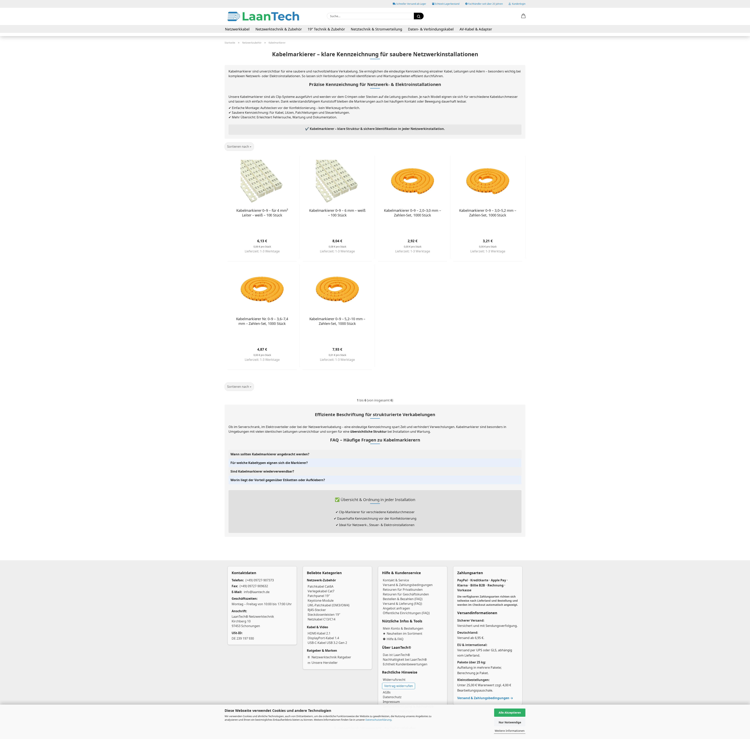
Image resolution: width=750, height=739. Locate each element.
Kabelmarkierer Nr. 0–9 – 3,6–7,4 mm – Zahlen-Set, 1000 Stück (262, 321)
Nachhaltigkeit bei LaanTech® (405, 659)
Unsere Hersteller (325, 662)
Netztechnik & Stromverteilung (376, 29)
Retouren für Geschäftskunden (406, 594)
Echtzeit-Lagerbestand (446, 3)
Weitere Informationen (510, 731)
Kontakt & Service (396, 580)
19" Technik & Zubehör (326, 29)
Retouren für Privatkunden (403, 589)
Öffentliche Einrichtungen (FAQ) (406, 613)
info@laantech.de (257, 592)
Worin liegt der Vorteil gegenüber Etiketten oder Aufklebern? (277, 480)
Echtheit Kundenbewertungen (405, 664)
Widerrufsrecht (394, 679)
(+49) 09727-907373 (260, 580)
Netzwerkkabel (237, 29)
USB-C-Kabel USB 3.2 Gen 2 (327, 643)
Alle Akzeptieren (510, 712)
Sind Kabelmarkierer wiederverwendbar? (262, 471)
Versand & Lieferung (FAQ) (402, 603)
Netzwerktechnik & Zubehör (278, 29)
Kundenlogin (518, 3)
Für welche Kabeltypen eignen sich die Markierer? (269, 463)
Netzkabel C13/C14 (321, 619)
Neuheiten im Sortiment (404, 633)
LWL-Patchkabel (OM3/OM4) (328, 605)
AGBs (387, 692)
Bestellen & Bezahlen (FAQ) (402, 599)
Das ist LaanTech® (396, 655)
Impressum (391, 702)
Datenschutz (392, 697)
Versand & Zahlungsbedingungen (408, 585)
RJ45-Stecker (317, 610)
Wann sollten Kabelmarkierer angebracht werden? (269, 454)
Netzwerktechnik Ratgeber (331, 657)
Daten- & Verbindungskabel (431, 29)
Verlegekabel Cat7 (321, 591)
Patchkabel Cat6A (320, 586)
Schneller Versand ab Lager (411, 3)
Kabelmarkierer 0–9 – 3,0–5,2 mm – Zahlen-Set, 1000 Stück (487, 212)
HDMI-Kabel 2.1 (319, 633)
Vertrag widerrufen (398, 686)
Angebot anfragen (396, 608)
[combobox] (239, 146)
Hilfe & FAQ (395, 639)
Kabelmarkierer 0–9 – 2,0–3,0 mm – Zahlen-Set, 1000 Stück (412, 212)
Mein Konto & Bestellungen (403, 628)
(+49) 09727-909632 (254, 586)
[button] (523, 16)
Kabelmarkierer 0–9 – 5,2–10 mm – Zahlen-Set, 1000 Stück (337, 321)
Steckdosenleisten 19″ (324, 614)
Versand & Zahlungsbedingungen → (485, 698)
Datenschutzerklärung (378, 719)
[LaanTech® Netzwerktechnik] (263, 16)
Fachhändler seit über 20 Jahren (485, 3)
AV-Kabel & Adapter (476, 29)
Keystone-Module (321, 600)
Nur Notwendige (510, 722)
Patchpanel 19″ (319, 596)
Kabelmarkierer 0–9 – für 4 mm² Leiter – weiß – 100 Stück (262, 212)
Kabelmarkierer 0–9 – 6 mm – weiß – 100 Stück (337, 212)
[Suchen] (419, 16)
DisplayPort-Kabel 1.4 (323, 638)
